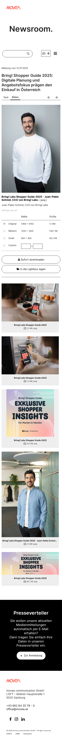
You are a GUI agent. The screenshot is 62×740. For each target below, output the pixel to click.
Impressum (27, 734)
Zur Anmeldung (33, 655)
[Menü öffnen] (55, 53)
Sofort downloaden (32, 259)
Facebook (10, 719)
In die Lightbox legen (32, 269)
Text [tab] (5, 97)
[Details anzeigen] (30, 302)
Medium (12, 230)
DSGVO (9, 734)
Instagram (16, 719)
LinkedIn (23, 719)
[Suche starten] (29, 53)
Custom (12, 245)
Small (11, 238)
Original (12, 223)
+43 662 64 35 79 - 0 (20, 705)
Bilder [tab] (15, 97)
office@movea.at (17, 709)
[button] (45, 53)
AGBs (18, 734)
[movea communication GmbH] (13, 7)
